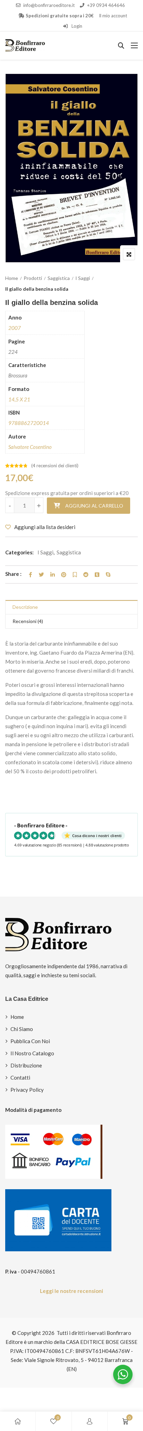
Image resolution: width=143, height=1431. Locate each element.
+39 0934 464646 (106, 5)
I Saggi (82, 278)
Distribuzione (26, 1065)
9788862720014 (28, 423)
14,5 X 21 (19, 399)
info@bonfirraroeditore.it (49, 5)
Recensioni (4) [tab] (27, 621)
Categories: (19, 552)
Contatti (20, 1077)
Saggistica (59, 278)
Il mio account (113, 15)
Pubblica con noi (30, 1041)
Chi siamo (21, 1029)
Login (76, 26)
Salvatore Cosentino (30, 447)
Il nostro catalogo (32, 1053)
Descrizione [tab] (25, 607)
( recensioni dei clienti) (54, 465)
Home (11, 278)
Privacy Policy (27, 1090)
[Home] (18, 1421)
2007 (14, 328)
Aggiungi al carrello (94, 506)
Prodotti (33, 278)
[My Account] (89, 1421)
